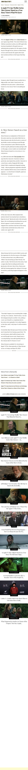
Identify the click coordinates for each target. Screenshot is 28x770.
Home (2, 4)
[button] (26, 1)
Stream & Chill (13, 4)
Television (7, 4)
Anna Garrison (5, 15)
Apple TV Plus (21, 4)
